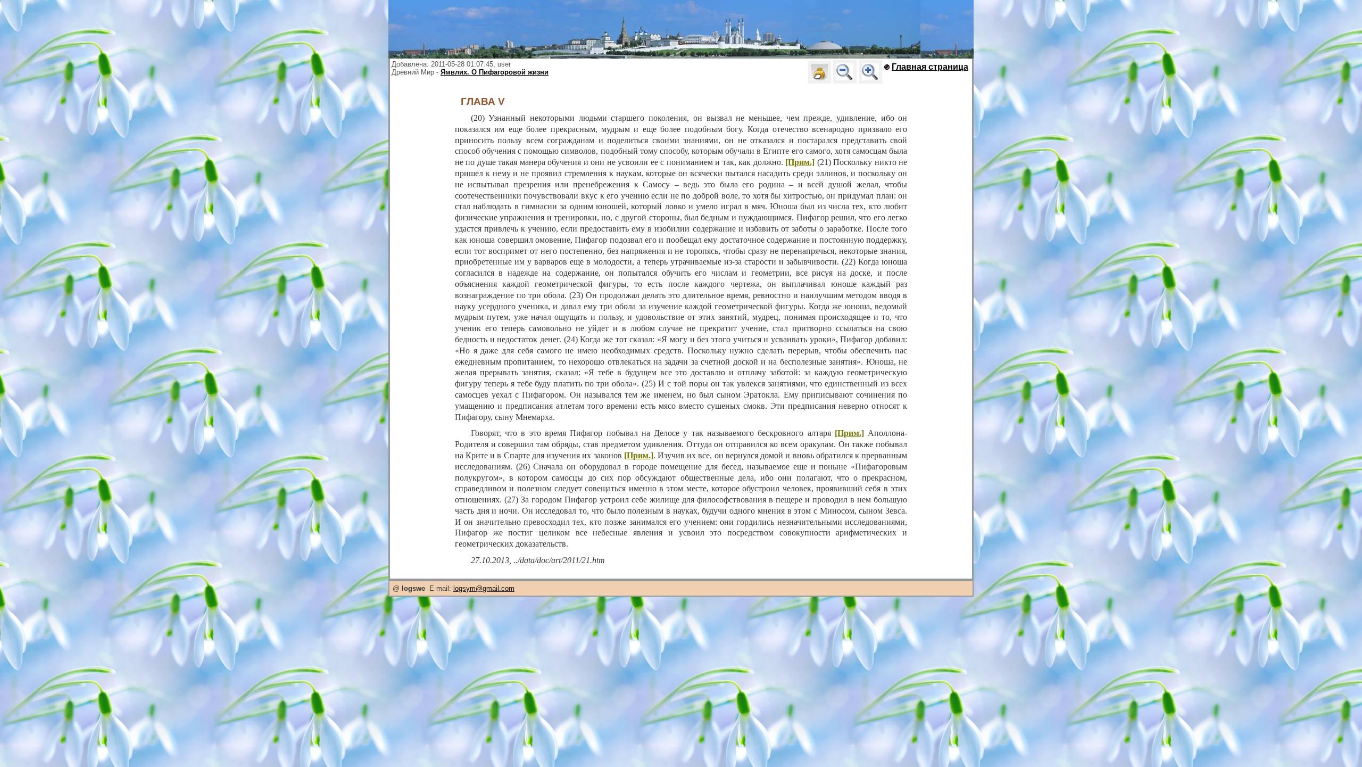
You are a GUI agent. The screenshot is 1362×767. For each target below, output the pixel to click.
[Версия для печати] (819, 72)
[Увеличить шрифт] (870, 72)
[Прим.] (800, 162)
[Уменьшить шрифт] (845, 72)
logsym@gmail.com (483, 588)
